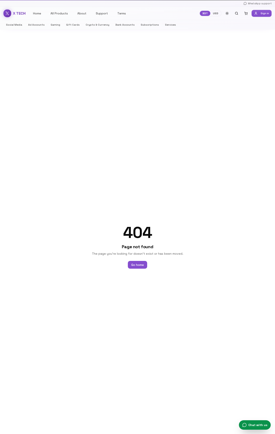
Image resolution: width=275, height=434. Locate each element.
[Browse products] (236, 13)
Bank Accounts (125, 24)
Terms (121, 13)
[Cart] (246, 13)
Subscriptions (150, 24)
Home (37, 13)
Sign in (265, 13)
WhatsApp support (260, 3)
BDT (205, 13)
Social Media (14, 24)
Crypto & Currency (97, 24)
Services (170, 24)
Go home (137, 265)
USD (215, 13)
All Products (59, 13)
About (81, 13)
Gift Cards (73, 24)
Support (102, 13)
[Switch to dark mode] (227, 13)
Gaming (55, 24)
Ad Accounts (36, 24)
